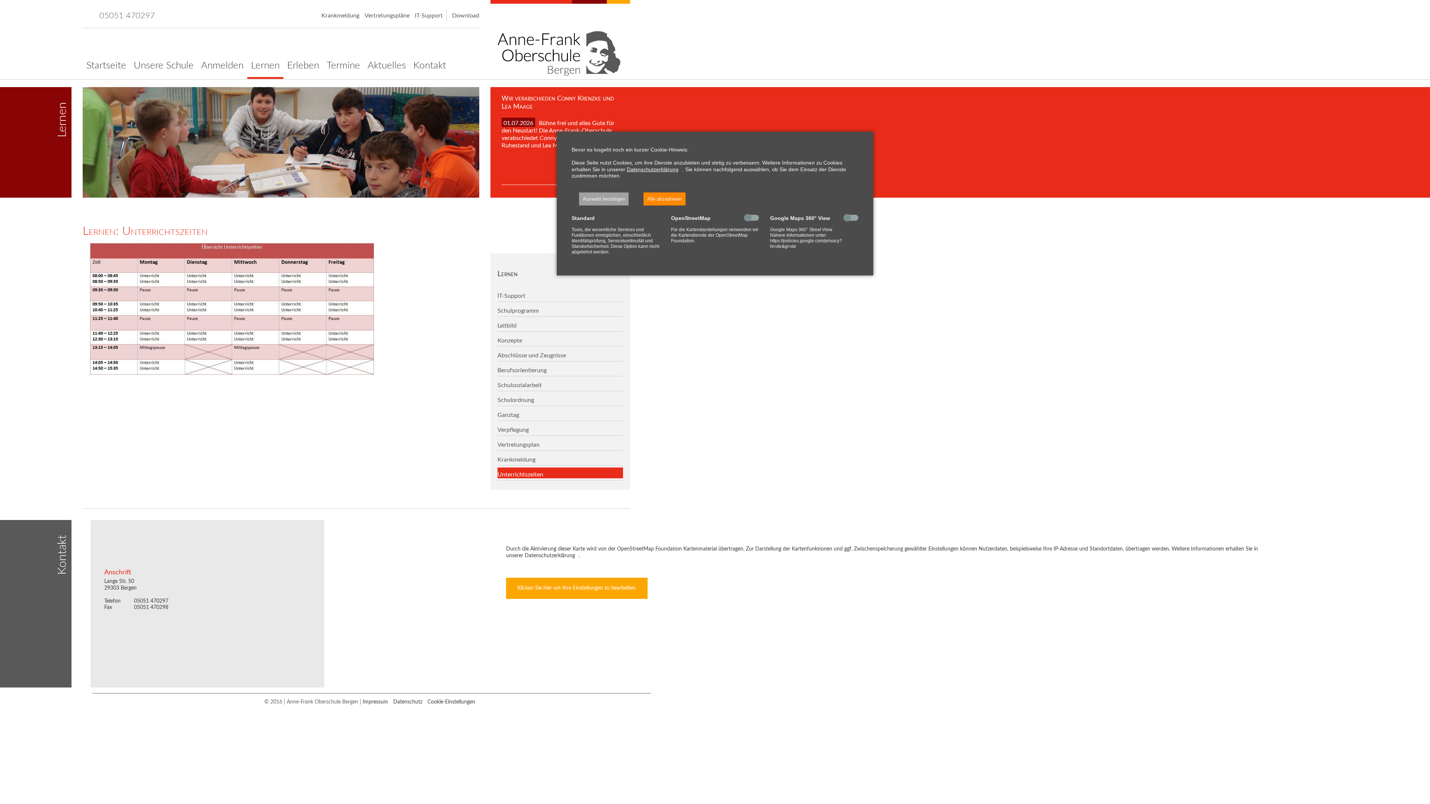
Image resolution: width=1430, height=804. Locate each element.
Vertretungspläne (387, 16)
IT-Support (429, 16)
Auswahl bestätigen (604, 199)
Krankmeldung (340, 16)
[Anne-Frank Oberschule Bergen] (560, 39)
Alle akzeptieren (664, 199)
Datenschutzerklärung (653, 169)
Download (465, 16)
